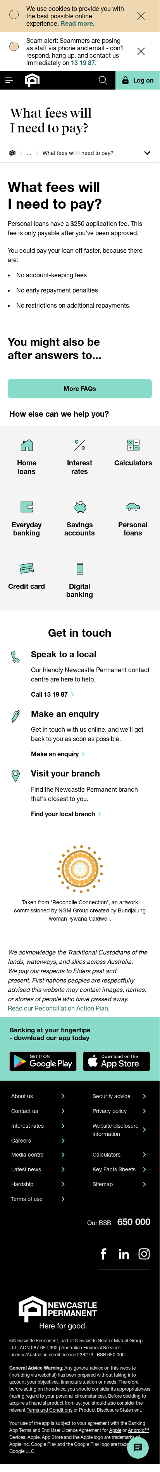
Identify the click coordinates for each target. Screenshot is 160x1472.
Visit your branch (65, 773)
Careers (21, 1140)
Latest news (26, 1169)
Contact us (24, 1111)
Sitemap (103, 1184)
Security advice (112, 1096)
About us (22, 1096)
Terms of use (27, 1199)
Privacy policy (110, 1111)
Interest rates (27, 1125)
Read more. (77, 23)
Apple (115, 1430)
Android (138, 1430)
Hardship (22, 1184)
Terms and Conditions (49, 1410)
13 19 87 (83, 62)
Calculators (106, 1154)
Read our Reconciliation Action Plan (58, 1008)
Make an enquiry (65, 714)
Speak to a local (63, 654)
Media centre (27, 1154)
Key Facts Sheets (114, 1169)
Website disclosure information (116, 1129)
